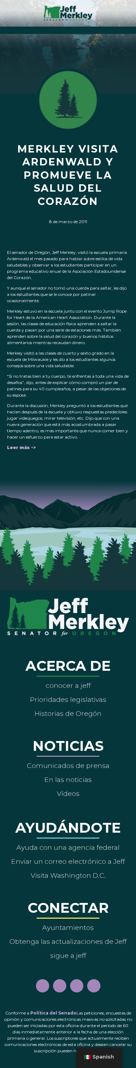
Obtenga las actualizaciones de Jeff (68, 941)
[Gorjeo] (93, 985)
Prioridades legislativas (68, 699)
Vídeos (68, 793)
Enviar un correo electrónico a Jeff (68, 861)
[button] (68, 28)
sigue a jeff (68, 955)
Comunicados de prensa (68, 765)
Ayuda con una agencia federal (68, 847)
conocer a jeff (68, 685)
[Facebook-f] (42, 985)
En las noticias (68, 779)
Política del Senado (53, 1013)
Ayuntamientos (68, 927)
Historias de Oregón (68, 713)
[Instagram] (59, 985)
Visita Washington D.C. (68, 875)
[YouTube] (76, 985)
